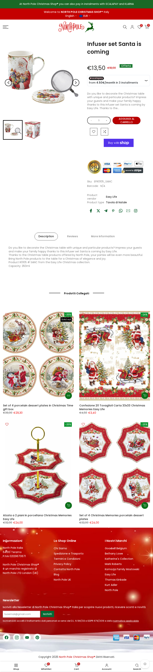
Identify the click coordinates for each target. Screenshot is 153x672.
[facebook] (91, 210)
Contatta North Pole (67, 569)
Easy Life (111, 197)
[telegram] (106, 210)
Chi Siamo (60, 548)
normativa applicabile (126, 620)
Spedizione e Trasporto (69, 553)
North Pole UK (62, 580)
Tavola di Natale (116, 202)
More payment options (119, 151)
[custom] (135, 210)
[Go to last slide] (8, 82)
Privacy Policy (62, 564)
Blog (56, 574)
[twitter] (98, 210)
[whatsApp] (120, 210)
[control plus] (107, 120)
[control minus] (90, 120)
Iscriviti (47, 614)
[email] (128, 210)
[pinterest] (113, 210)
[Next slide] (75, 82)
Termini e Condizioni (67, 559)
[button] (13, 130)
